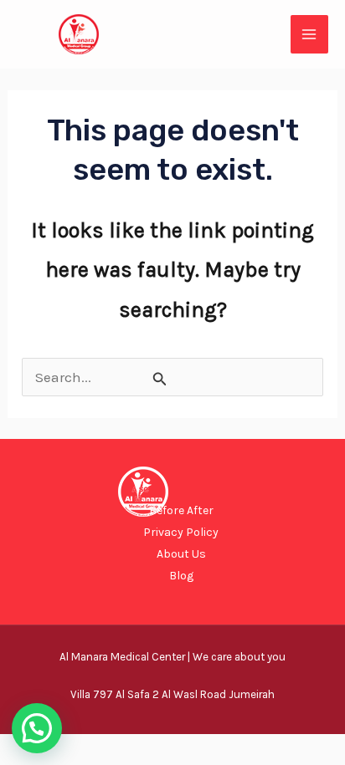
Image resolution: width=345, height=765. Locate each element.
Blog (181, 576)
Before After (181, 510)
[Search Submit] (160, 379)
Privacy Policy (181, 532)
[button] (37, 728)
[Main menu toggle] (310, 34)
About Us (181, 554)
